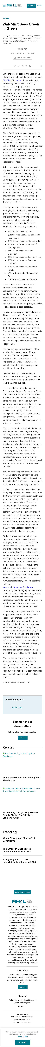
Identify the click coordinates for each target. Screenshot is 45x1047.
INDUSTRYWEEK (28, 1017)
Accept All (22, 1042)
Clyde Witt (22, 49)
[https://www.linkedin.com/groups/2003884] (22, 1006)
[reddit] (26, 66)
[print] (41, 66)
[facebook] (15, 66)
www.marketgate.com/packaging (18, 587)
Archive (6, 18)
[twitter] (22, 66)
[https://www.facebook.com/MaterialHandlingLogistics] (19, 1006)
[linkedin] (18, 66)
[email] (30, 66)
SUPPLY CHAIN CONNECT (22, 1022)
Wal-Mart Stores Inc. (12, 80)
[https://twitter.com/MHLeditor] (25, 1006)
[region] (22, 1037)
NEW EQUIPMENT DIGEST (22, 1019)
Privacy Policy (23, 1036)
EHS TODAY (15, 1017)
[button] (4, 5)
